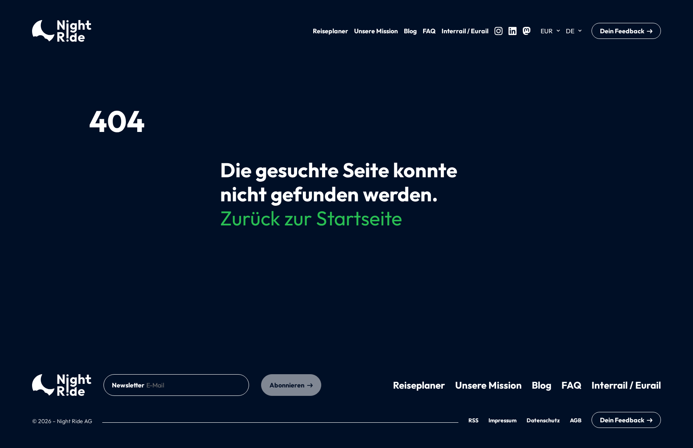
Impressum (502, 420)
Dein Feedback (622, 31)
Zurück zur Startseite (311, 218)
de (570, 31)
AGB (576, 420)
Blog (410, 31)
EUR (547, 31)
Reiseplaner (330, 31)
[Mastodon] (527, 31)
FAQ (429, 31)
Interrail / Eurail (465, 31)
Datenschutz (543, 420)
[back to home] (61, 385)
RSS (473, 420)
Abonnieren (287, 385)
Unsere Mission (376, 31)
